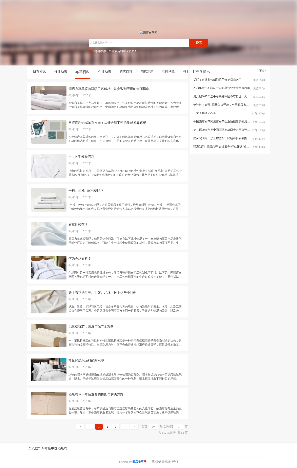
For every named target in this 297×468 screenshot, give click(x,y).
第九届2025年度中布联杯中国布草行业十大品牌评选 (225, 96)
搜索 (199, 42)
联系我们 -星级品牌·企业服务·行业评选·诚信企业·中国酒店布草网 (229, 146)
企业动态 (104, 71)
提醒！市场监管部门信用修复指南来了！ (218, 79)
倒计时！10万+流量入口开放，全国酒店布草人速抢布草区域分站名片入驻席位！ (229, 104)
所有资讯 (39, 71)
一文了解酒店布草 (204, 113)
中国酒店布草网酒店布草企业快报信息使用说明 (223, 121)
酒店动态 (147, 71)
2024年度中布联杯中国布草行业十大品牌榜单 (221, 88)
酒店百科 (125, 71)
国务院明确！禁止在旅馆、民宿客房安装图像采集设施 (227, 138)
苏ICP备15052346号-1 (165, 461)
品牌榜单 (168, 71)
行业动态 (60, 71)
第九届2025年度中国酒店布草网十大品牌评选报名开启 (227, 129)
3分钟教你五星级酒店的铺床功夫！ (115, 51)
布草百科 (82, 72)
